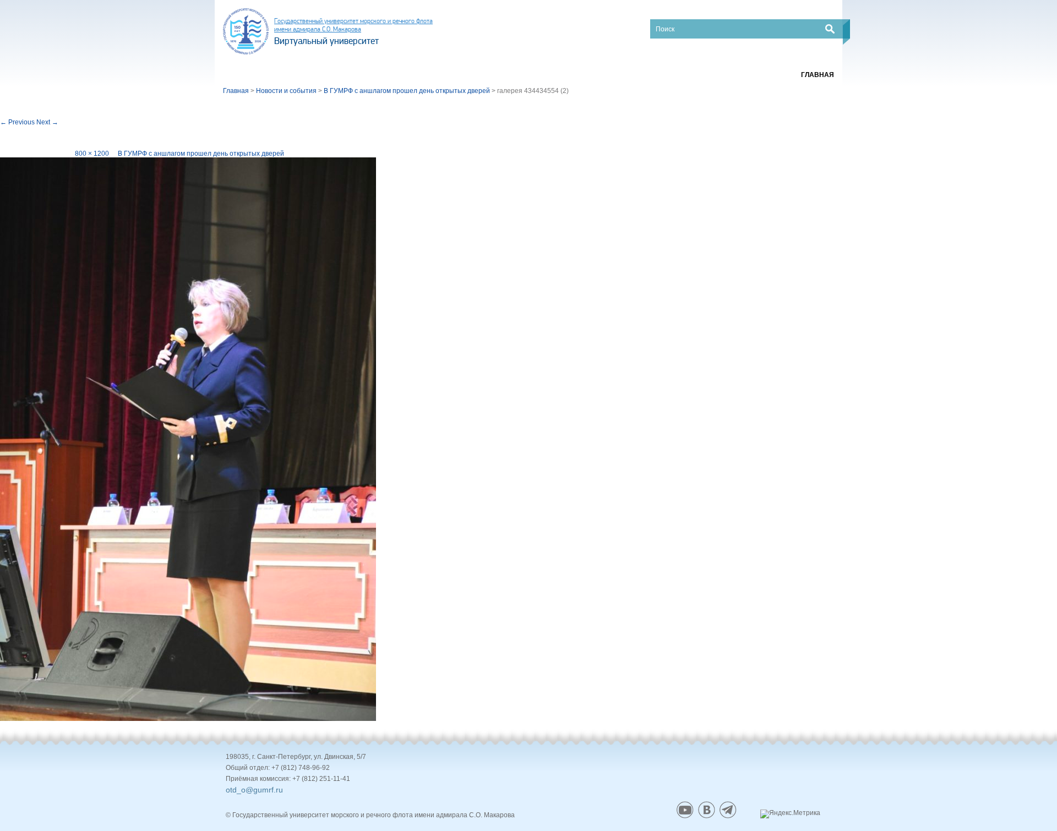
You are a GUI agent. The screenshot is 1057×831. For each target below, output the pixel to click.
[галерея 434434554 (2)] (188, 439)
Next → (47, 122)
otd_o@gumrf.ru (254, 789)
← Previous (17, 122)
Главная (817, 75)
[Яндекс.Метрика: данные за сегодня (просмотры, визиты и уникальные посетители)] (790, 814)
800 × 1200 (92, 153)
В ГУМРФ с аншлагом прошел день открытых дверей (201, 153)
